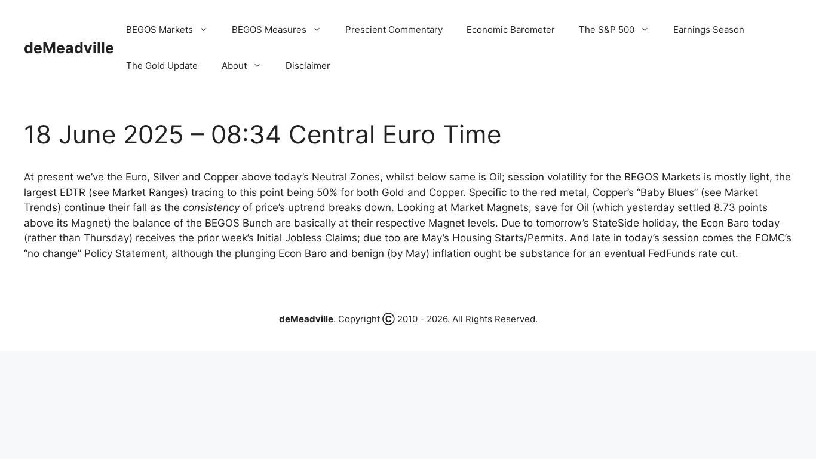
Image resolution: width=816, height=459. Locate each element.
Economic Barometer (511, 29)
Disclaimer (308, 65)
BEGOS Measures (269, 29)
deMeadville (69, 48)
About (234, 65)
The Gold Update (162, 65)
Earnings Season (708, 29)
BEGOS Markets (159, 29)
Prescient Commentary (394, 29)
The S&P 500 (606, 29)
